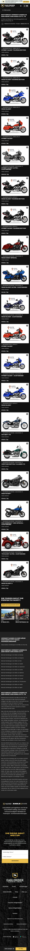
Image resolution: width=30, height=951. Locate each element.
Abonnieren (15, 860)
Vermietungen (23, 886)
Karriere (15, 913)
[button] (15, 42)
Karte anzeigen (8, 948)
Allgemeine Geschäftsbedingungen (15, 918)
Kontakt (15, 897)
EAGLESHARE (7, 892)
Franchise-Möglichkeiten (15, 902)
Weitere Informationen (22, 924)
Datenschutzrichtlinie (8, 924)
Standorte (5, 886)
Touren (14, 886)
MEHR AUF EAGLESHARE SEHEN (10, 605)
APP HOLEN (26, 1)
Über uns (24, 892)
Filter (21, 948)
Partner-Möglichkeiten (15, 908)
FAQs (16, 892)
